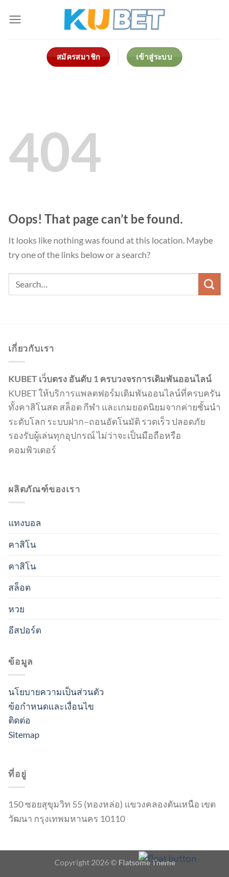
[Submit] (209, 284)
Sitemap (23, 734)
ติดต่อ (19, 720)
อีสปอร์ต (24, 630)
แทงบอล (24, 522)
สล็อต (19, 587)
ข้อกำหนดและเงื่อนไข (51, 706)
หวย (16, 608)
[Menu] (15, 19)
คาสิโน (22, 544)
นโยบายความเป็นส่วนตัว (56, 691)
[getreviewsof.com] (114, 19)
